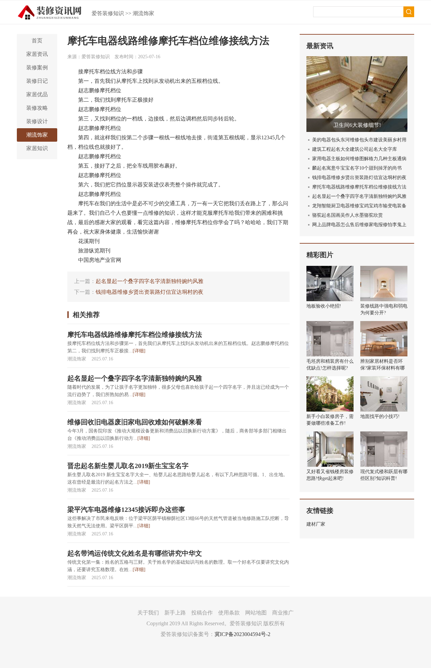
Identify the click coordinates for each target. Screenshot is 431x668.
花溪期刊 (89, 241)
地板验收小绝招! (323, 306)
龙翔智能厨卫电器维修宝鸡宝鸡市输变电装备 (359, 205)
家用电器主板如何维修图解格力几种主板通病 (359, 158)
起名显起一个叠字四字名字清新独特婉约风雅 (149, 281)
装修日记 (37, 81)
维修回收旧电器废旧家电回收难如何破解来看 (134, 422)
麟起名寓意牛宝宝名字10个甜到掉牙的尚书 (357, 168)
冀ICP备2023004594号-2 (242, 634)
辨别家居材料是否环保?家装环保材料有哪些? (382, 368)
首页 (37, 40)
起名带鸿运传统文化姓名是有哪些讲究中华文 (134, 553)
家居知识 (37, 148)
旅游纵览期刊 (94, 250)
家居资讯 (37, 54)
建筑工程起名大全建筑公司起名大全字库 (354, 149)
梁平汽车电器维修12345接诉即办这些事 (126, 509)
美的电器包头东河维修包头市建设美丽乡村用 (359, 139)
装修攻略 (37, 108)
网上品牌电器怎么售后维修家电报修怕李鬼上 (359, 224)
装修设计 (37, 121)
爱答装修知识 (108, 13)
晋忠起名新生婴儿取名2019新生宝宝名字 (128, 465)
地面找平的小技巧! (380, 416)
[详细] (139, 350)
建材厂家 (315, 524)
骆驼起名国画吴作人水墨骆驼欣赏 (347, 215)
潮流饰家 (143, 13)
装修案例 (37, 67)
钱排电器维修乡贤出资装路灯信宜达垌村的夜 (149, 292)
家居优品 (37, 94)
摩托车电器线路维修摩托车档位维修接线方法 (134, 334)
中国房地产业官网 (99, 260)
